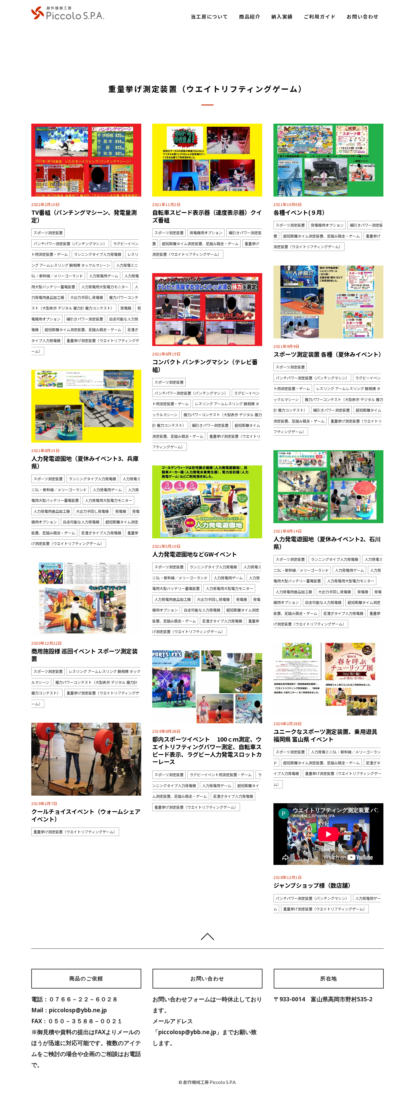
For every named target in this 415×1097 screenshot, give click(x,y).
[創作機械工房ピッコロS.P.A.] (67, 16)
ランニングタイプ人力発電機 (97, 254)
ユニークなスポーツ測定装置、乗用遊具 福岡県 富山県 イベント (325, 735)
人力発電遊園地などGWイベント (194, 554)
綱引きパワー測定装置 (85, 319)
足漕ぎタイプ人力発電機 (101, 532)
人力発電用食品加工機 (51, 511)
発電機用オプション (206, 232)
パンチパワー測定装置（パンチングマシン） (70, 243)
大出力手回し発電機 (86, 297)
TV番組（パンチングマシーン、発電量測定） (84, 216)
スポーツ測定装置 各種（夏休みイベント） (328, 354)
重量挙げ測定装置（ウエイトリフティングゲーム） (196, 807)
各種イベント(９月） (300, 212)
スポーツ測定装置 (48, 232)
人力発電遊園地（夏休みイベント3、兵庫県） (85, 462)
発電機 (125, 308)
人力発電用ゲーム (103, 276)
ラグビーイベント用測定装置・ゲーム (221, 774)
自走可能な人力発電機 (81, 522)
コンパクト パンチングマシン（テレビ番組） (205, 366)
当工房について (209, 16)
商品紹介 (249, 16)
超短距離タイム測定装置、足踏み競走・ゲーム (83, 329)
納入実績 (282, 16)
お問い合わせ (363, 16)
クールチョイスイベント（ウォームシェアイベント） (85, 815)
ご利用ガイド (320, 16)
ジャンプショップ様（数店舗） (313, 885)
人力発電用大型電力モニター (105, 286)
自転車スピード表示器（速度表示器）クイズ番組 (207, 216)
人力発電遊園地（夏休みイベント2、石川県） (327, 543)
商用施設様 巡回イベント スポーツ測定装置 (84, 655)
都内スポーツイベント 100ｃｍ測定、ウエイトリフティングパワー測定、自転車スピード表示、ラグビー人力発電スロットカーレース (207, 750)
